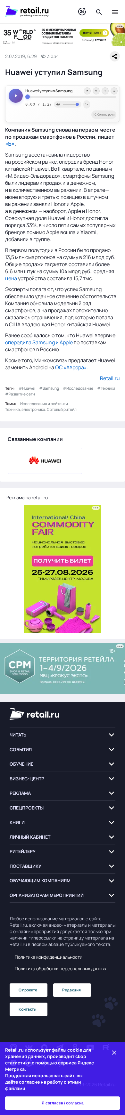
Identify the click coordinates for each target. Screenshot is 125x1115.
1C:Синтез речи (103, 114)
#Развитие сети (20, 394)
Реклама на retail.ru (27, 497)
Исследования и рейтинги (44, 403)
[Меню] (115, 11)
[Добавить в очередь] (105, 90)
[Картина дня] (82, 12)
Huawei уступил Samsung (48, 91)
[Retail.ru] (35, 11)
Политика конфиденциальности (48, 957)
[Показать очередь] (114, 90)
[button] (62, 735)
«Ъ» (9, 143)
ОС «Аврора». (71, 367)
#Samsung (49, 388)
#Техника (106, 388)
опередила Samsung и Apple (39, 342)
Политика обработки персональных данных (60, 968)
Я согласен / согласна (63, 1103)
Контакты (28, 1009)
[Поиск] (99, 11)
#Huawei (27, 388)
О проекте (28, 990)
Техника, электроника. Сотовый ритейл (41, 409)
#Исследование (78, 388)
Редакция (71, 990)
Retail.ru (110, 378)
